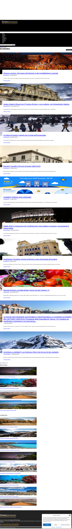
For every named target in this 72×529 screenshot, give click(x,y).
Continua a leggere (6, 80)
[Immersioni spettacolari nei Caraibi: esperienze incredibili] (18, 386)
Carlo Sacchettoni (7, 354)
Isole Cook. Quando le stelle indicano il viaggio (7, 376)
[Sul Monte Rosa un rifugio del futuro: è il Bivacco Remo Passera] (18, 494)
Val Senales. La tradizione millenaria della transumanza (9, 438)
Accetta (47, 524)
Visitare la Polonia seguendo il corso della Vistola (8, 410)
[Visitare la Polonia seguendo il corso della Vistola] (18, 408)
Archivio (24, 20)
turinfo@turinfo (6, 75)
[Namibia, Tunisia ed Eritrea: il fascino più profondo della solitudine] (18, 398)
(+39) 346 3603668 (15, 524)
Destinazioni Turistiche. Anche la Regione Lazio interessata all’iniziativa (30, 259)
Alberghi (3, 34)
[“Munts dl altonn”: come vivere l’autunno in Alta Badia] (18, 425)
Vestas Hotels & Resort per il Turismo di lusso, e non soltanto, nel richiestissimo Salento (36, 104)
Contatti (28, 20)
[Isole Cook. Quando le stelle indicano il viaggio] (18, 375)
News (3, 42)
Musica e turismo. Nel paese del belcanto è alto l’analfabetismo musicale (30, 73)
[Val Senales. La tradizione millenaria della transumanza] (18, 436)
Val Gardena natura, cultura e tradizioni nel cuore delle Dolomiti (10, 473)
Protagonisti (4, 37)
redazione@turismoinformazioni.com (11, 525)
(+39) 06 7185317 (5, 524)
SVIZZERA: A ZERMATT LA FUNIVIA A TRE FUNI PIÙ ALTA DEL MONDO (31, 352)
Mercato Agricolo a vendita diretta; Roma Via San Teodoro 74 (26, 290)
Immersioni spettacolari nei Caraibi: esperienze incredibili (9, 388)
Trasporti (3, 39)
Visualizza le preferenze (65, 524)
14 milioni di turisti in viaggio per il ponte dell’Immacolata (24, 135)
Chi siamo (15, 20)
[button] (69, 515)
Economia (4, 35)
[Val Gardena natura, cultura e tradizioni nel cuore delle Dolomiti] (18, 471)
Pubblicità (33, 20)
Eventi (3, 36)
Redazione (20, 20)
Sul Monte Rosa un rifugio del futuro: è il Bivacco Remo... (9, 496)
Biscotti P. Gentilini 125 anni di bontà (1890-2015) (22, 166)
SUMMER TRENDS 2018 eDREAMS (17, 197)
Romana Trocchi (6, 106)
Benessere (4, 40)
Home (3, 33)
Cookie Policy (53, 527)
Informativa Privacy (59, 527)
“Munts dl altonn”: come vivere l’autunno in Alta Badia (8, 426)
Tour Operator (4, 38)
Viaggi (3, 41)
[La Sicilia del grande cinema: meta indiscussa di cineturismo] (18, 448)
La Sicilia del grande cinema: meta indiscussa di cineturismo (10, 450)
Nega (56, 524)
